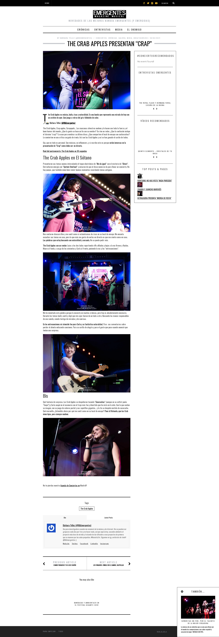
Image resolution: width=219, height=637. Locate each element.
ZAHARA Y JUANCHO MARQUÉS (149, 189)
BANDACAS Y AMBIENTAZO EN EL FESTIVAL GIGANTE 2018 (86, 604)
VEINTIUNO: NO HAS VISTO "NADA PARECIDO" (154, 180)
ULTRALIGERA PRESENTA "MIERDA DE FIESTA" (154, 198)
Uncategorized (141, 38)
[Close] (182, 591)
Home (47, 3)
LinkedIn (94, 543)
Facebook (84, 543)
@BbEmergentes (68, 122)
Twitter (75, 543)
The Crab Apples (86, 508)
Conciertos (101, 38)
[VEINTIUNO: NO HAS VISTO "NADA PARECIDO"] (139, 177)
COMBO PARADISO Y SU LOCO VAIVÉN (65, 563)
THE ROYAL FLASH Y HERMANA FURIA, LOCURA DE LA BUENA (155, 104)
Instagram (104, 543)
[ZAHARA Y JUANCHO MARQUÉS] (139, 186)
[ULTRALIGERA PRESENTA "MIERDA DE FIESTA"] (139, 195)
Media (119, 29)
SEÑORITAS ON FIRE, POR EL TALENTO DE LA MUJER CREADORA (198, 622)
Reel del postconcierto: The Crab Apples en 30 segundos (65, 151)
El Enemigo (134, 29)
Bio (65, 517)
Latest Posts (108, 517)
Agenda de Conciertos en (70, 485)
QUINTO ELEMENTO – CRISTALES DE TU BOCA (155, 152)
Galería (122, 38)
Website (66, 543)
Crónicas (83, 29)
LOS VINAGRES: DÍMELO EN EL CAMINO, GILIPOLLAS (108, 563)
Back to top (161, 631)
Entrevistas (102, 29)
